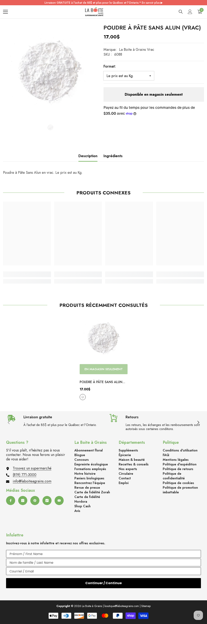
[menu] (5, 11)
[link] (27, 274)
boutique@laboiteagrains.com (122, 606)
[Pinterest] (34, 500)
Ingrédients (113, 156)
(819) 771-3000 (24, 474)
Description (87, 156)
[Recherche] (180, 11)
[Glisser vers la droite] (198, 423)
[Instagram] (22, 500)
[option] (50, 71)
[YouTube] (59, 500)
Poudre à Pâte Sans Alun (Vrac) (101, 382)
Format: (110, 66)
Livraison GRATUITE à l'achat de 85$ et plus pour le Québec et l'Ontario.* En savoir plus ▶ (103, 3)
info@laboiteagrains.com (32, 481)
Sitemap (146, 606)
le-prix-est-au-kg (83, 397)
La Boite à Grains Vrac (136, 49)
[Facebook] (10, 500)
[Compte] (190, 12)
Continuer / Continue (103, 583)
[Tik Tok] (47, 500)
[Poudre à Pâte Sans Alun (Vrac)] (104, 338)
